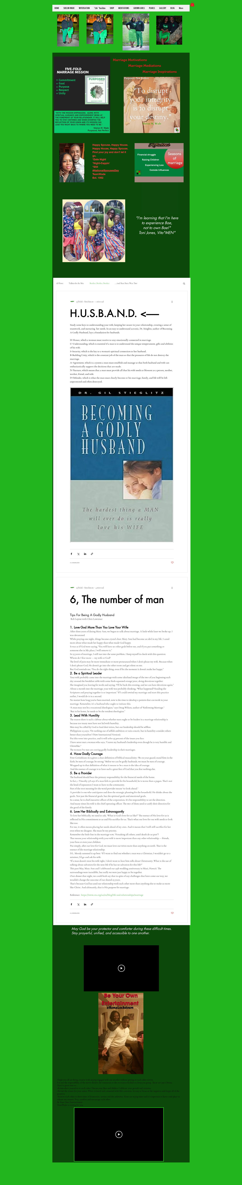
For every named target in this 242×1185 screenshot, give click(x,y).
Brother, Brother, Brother (99, 283)
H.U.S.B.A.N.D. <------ (114, 313)
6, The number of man (117, 599)
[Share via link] (92, 554)
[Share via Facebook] (71, 554)
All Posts (59, 283)
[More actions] (172, 301)
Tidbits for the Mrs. (76, 283)
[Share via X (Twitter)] (78, 554)
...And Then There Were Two (126, 283)
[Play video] (121, 968)
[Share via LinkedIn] (85, 554)
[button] (192, 4)
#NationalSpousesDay (105, 170)
